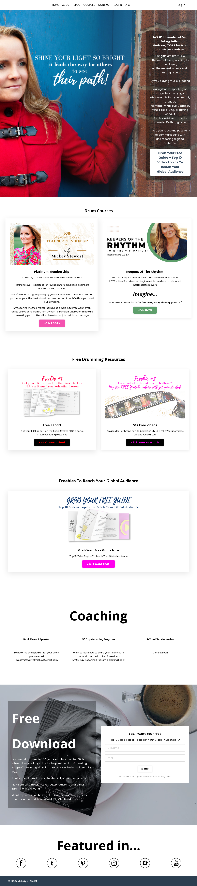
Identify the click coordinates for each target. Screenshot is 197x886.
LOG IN (118, 5)
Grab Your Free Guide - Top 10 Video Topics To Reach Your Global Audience (170, 162)
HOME (55, 5)
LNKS (128, 5)
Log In (181, 5)
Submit (145, 768)
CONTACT (104, 5)
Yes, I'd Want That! (52, 442)
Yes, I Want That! (98, 564)
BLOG (77, 5)
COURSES (89, 5)
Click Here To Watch (145, 442)
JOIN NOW (145, 310)
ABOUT (66, 5)
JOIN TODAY (52, 323)
